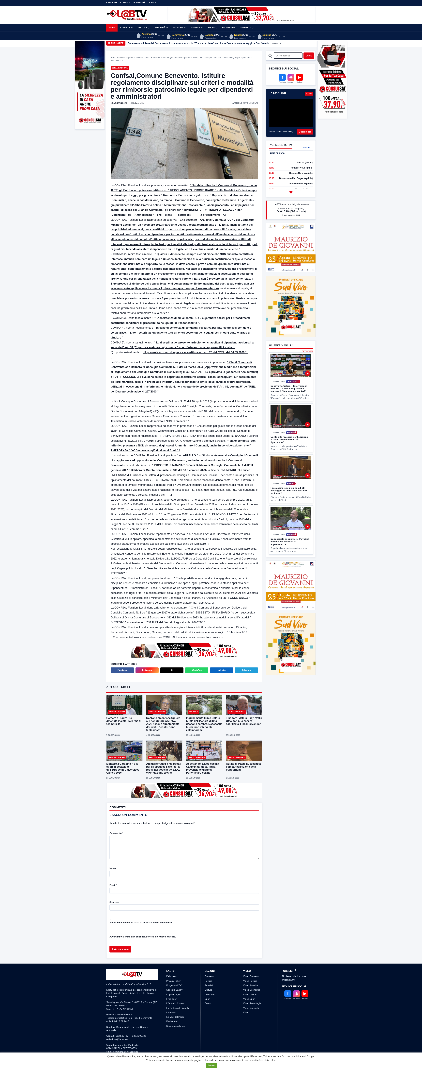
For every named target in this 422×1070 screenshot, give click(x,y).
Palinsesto (228, 28)
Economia (178, 28)
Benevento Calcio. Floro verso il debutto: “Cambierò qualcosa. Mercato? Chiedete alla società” (289, 389)
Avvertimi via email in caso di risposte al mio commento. (141, 922)
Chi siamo (111, 2)
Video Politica (250, 981)
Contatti (125, 2)
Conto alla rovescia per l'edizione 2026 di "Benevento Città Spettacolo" (289, 440)
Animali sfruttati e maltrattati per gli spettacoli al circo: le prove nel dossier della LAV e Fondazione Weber (163, 768)
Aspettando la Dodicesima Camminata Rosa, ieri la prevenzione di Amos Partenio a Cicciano (202, 768)
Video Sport (249, 999)
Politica (142, 28)
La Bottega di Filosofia (178, 1008)
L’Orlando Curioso (175, 1003)
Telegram (246, 670)
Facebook (122, 670)
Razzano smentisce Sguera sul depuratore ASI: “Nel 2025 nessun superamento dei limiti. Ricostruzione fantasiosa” (163, 724)
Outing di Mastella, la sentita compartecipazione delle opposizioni (243, 766)
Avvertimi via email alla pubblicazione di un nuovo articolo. (142, 936)
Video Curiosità (251, 1008)
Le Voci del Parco (175, 1017)
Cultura (196, 28)
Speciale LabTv (174, 989)
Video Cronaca (251, 976)
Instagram (147, 670)
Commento (116, 833)
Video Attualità (250, 985)
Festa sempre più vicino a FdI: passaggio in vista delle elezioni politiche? (289, 491)
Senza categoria (125, 57)
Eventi (208, 1003)
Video (246, 1012)
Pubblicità (140, 2)
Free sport (171, 999)
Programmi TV (173, 985)
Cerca (152, 2)
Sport (211, 28)
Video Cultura (250, 994)
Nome (113, 868)
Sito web (114, 902)
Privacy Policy (173, 981)
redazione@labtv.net (117, 1039)
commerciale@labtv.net (125, 1051)
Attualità (159, 28)
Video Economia (251, 989)
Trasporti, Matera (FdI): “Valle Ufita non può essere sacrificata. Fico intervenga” (244, 721)
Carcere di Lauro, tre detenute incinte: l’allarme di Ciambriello (123, 721)
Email (113, 885)
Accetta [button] (211, 1065)
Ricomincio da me (175, 1026)
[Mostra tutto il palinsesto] (291, 192)
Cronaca (125, 28)
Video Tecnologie (252, 1003)
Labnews (171, 1012)
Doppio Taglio (173, 994)
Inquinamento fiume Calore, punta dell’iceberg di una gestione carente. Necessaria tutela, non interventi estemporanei (204, 724)
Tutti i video (307, 351)
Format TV (245, 28)
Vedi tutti (308, 148)
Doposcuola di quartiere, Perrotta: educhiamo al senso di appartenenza (290, 542)
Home (112, 28)
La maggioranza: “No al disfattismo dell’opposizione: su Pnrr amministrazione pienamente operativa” (185, 43)
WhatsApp (197, 670)
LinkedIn (222, 670)
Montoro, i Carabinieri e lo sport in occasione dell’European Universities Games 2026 (122, 768)
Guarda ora (305, 131)
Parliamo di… (173, 1021)
